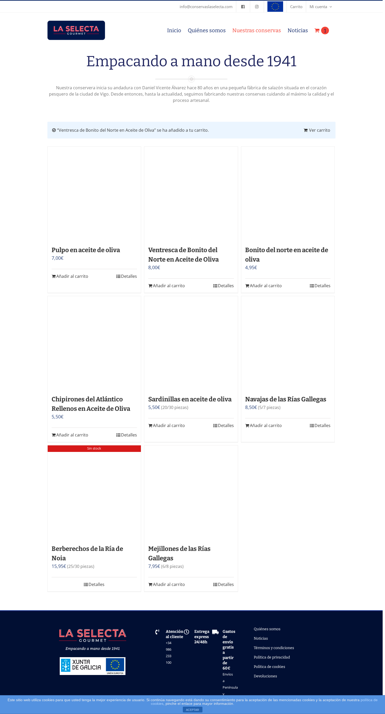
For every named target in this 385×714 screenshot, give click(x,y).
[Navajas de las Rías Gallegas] (288, 343)
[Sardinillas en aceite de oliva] (191, 343)
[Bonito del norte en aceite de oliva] (288, 193)
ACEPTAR (192, 709)
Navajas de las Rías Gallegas (285, 399)
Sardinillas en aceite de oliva (190, 399)
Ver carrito (319, 130)
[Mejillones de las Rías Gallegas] (191, 492)
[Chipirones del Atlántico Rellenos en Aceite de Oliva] (94, 343)
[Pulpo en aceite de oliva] (94, 193)
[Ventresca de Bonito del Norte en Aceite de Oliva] (191, 193)
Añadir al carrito (72, 276)
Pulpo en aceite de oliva (86, 250)
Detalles (129, 276)
